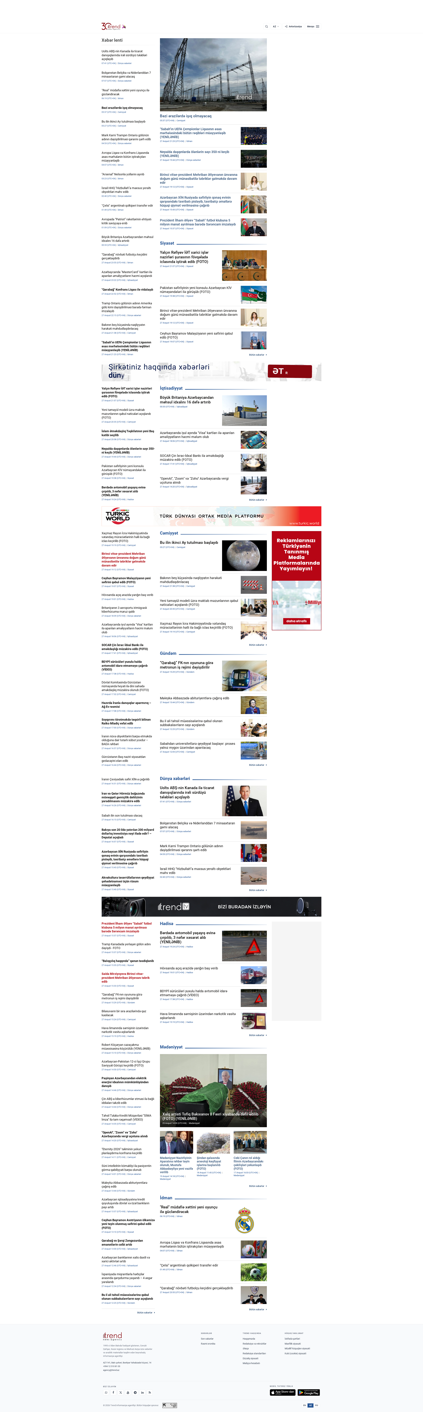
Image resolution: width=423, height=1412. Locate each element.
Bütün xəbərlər (256, 354)
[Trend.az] (114, 26)
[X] (121, 1392)
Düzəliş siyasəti (250, 1358)
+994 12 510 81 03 (111, 1366)
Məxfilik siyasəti (293, 1343)
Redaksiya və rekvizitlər (254, 1343)
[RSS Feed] (150, 1392)
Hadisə (166, 923)
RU (316, 1405)
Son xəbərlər (207, 1338)
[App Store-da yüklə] (283, 1392)
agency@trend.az (111, 1370)
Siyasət (167, 243)
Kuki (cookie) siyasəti (295, 1353)
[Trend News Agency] (112, 1336)
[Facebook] (113, 1392)
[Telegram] (135, 1392)
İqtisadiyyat (171, 388)
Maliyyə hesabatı (251, 1363)
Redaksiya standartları (254, 1353)
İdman (166, 1197)
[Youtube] (128, 1392)
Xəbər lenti (112, 40)
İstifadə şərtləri (292, 1338)
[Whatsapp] (106, 1392)
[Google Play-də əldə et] (309, 1392)
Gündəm (168, 653)
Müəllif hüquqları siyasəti (297, 1348)
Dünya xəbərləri (175, 778)
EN (304, 1405)
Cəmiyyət (169, 533)
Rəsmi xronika (208, 1343)
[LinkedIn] (142, 1392)
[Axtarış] (266, 26)
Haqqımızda (249, 1338)
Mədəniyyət (171, 1046)
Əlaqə (246, 1348)
